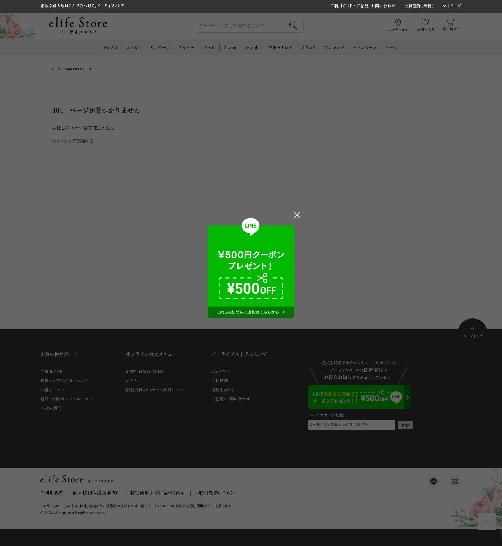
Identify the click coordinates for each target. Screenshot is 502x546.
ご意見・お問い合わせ (376, 5)
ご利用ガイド (341, 5)
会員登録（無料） (419, 6)
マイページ (452, 6)
